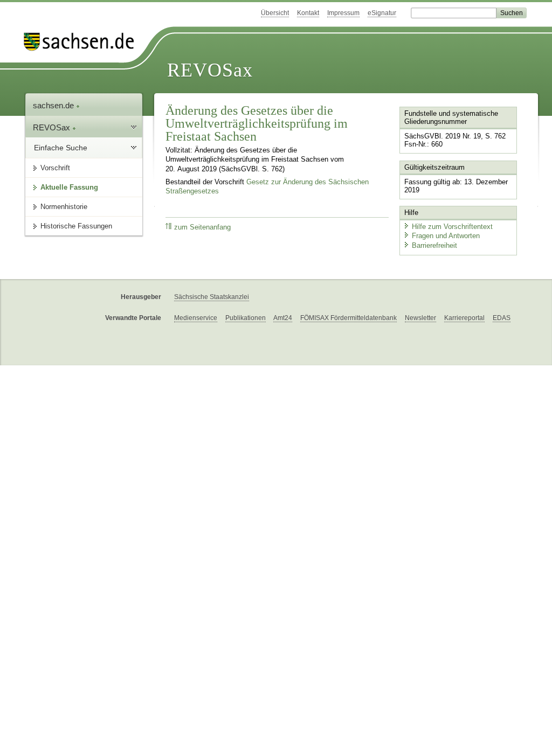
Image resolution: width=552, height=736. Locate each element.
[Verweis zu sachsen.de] (83, 41)
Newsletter (420, 318)
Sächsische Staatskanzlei (211, 297)
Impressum (343, 13)
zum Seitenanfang (202, 227)
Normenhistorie (63, 207)
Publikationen (245, 318)
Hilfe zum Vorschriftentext (452, 227)
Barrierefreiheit (434, 245)
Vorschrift (55, 168)
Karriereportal (464, 318)
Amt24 (282, 318)
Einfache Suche (60, 147)
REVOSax (210, 70)
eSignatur (382, 13)
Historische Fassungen (76, 226)
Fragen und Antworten (446, 236)
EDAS (501, 318)
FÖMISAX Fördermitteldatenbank (348, 318)
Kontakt (308, 13)
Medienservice (195, 318)
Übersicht (275, 13)
